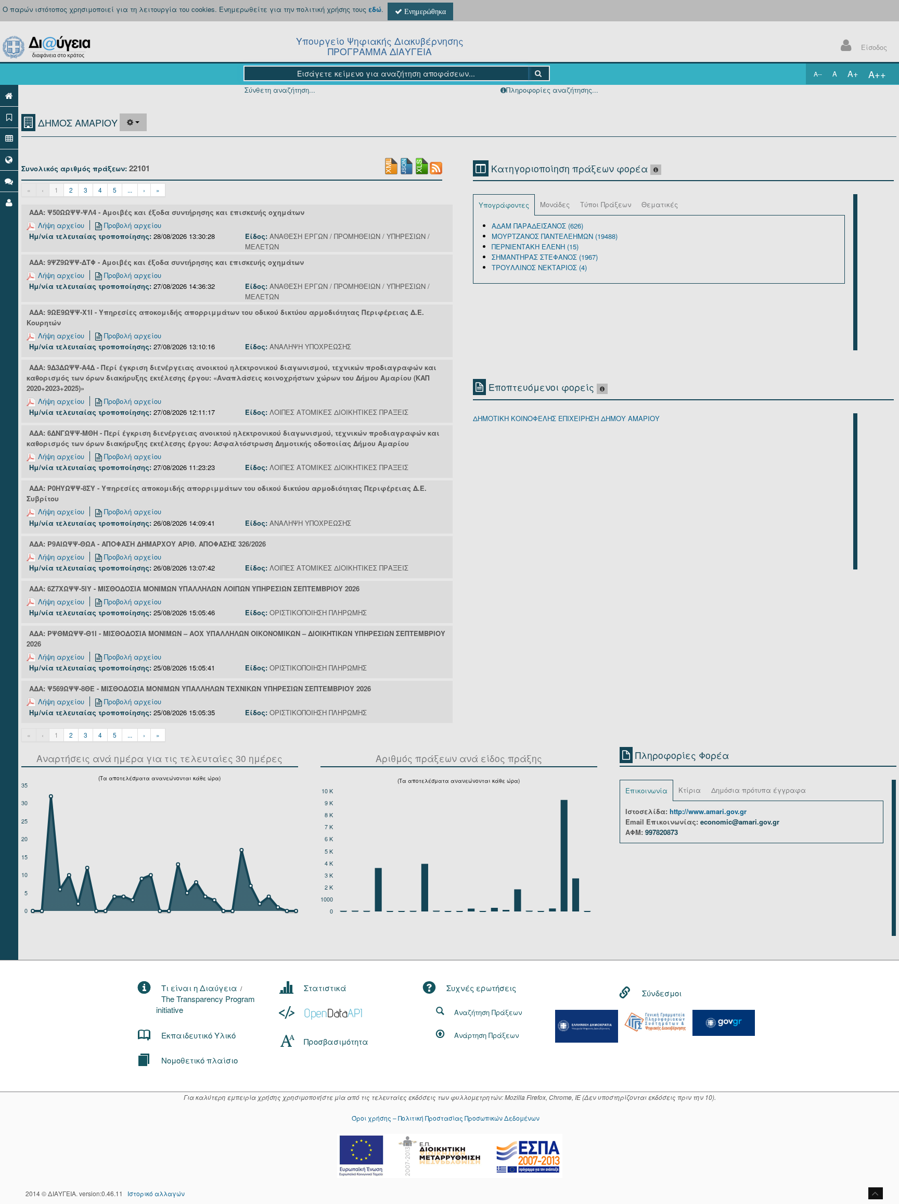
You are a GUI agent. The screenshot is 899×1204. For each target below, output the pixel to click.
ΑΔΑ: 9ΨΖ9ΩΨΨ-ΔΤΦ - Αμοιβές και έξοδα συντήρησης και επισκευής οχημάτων (166, 262)
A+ (852, 74)
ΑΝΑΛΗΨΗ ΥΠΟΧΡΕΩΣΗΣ (310, 346)
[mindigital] (587, 1025)
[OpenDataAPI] (321, 1012)
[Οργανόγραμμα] (9, 138)
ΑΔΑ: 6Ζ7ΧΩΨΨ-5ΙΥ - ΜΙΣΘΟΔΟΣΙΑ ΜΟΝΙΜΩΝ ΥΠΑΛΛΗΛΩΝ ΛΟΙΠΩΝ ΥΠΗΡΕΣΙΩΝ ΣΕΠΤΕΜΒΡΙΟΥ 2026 (194, 588)
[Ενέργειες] (133, 122)
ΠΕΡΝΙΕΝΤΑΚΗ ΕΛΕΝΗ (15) (535, 246)
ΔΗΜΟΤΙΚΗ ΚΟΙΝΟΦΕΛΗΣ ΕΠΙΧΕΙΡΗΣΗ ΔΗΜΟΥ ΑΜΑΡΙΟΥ (566, 418)
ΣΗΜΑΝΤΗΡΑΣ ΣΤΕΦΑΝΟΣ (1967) (545, 257)
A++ (877, 74)
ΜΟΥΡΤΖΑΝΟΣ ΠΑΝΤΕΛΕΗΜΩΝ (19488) (555, 236)
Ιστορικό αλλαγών (156, 1193)
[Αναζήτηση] (539, 73)
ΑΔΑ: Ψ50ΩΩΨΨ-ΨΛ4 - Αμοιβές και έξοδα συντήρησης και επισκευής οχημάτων (166, 212)
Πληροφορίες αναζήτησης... (552, 90)
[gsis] (655, 1021)
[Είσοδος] (9, 202)
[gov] (723, 1021)
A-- (818, 73)
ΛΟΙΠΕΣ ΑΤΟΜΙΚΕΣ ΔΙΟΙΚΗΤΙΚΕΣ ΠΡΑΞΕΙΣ (338, 412)
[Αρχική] (9, 95)
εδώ (374, 9)
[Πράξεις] (9, 117)
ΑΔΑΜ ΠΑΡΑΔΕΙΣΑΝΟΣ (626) (537, 226)
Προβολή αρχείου (131, 225)
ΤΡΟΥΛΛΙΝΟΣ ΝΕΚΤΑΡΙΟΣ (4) (539, 267)
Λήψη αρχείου (60, 225)
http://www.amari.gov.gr (708, 811)
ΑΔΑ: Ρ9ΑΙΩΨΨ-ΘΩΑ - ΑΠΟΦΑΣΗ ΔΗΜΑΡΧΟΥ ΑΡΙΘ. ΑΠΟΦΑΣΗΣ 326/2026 (147, 544)
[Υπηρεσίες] (9, 159)
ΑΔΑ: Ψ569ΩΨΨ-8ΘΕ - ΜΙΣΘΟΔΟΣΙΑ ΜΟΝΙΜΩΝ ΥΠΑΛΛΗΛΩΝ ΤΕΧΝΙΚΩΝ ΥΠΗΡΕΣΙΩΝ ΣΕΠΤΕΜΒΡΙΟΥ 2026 (200, 688)
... (129, 189)
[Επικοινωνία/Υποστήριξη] (9, 181)
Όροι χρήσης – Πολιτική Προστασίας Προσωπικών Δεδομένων (446, 1117)
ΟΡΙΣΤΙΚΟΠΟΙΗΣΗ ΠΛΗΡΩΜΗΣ (318, 612)
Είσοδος (874, 47)
